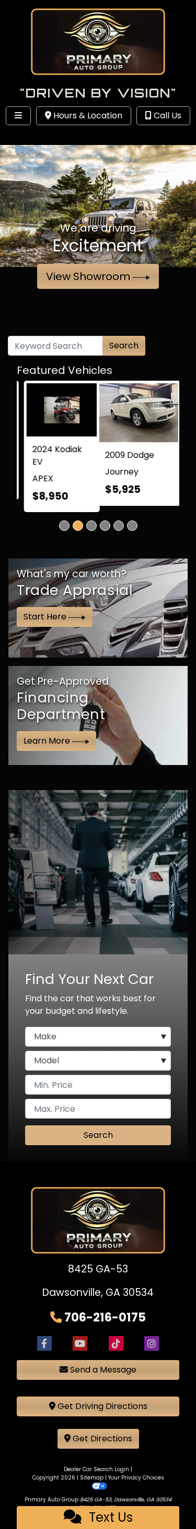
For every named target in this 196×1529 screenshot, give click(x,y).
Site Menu (40, 137)
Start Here (46, 619)
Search (124, 345)
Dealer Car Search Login (96, 1472)
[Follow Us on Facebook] (44, 1345)
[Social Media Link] (116, 1345)
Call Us (166, 116)
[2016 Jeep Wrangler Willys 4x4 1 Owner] (139, 410)
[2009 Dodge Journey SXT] (57, 410)
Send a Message (102, 1372)
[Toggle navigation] (18, 115)
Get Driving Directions (101, 1409)
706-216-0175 (105, 1319)
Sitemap (91, 1480)
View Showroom (89, 276)
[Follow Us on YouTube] (80, 1345)
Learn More (48, 743)
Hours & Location (86, 116)
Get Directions (101, 1441)
